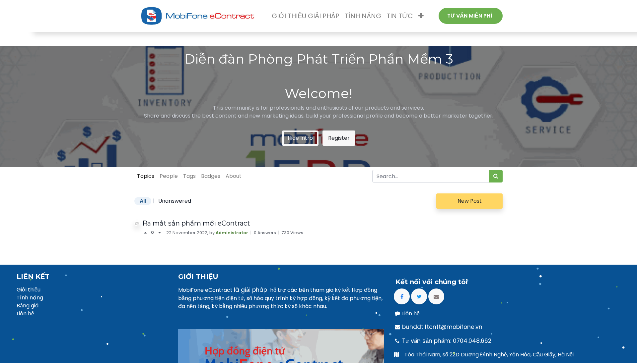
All (143, 201)
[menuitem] (305, 16)
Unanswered (174, 201)
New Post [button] (470, 201)
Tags (189, 176)
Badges (210, 176)
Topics (145, 176)
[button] (421, 16)
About (234, 176)
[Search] (496, 176)
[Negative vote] (159, 232)
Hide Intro (300, 138)
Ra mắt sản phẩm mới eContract (196, 223)
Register (339, 138)
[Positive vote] (146, 232)
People (169, 176)
